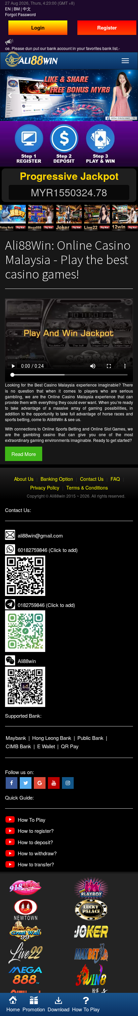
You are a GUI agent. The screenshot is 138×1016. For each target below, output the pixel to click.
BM (17, 8)
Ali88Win (55, 419)
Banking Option (57, 478)
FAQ (115, 478)
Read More (23, 453)
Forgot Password (20, 14)
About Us (23, 478)
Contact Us (92, 478)
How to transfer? (36, 864)
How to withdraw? (37, 853)
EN (8, 8)
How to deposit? (35, 842)
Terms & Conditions (87, 487)
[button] (10, 95)
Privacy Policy (44, 487)
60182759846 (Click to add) (48, 549)
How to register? (36, 830)
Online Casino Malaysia (70, 396)
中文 (27, 8)
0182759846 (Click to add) (46, 604)
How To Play (32, 819)
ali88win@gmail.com (40, 535)
